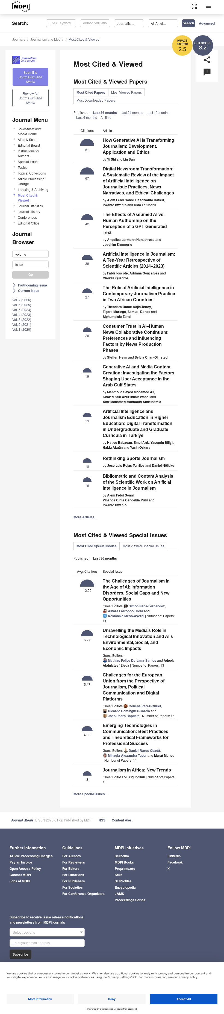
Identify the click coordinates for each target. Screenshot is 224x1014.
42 (87, 223)
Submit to (30, 77)
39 (87, 263)
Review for (30, 98)
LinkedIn (174, 855)
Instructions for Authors (28, 153)
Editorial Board (29, 145)
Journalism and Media (46, 39)
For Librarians (73, 874)
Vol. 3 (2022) (21, 319)
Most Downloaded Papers (95, 100)
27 (87, 297)
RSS (102, 820)
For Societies (72, 887)
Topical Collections (32, 173)
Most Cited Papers (90, 92)
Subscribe (20, 954)
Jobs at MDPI (20, 881)
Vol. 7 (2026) (21, 299)
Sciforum (122, 855)
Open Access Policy (25, 868)
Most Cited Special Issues (96, 545)
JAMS (119, 893)
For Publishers (73, 881)
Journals (18, 39)
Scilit (118, 874)
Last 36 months (105, 112)
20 (87, 335)
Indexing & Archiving (33, 189)
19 (87, 376)
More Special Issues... (90, 793)
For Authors (71, 855)
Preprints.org (125, 868)
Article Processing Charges (31, 855)
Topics (22, 167)
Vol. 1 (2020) (21, 329)
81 (87, 149)
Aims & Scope (28, 139)
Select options (24, 932)
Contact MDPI (20, 874)
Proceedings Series (130, 899)
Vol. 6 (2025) (21, 304)
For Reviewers (73, 862)
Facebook (175, 862)
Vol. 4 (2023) (21, 314)
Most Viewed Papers (126, 92)
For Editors (70, 868)
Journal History (29, 211)
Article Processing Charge (31, 181)
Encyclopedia (125, 887)
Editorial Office (28, 223)
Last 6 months (86, 117)
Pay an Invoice (21, 862)
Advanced (207, 23)
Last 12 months (158, 112)
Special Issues (28, 161)
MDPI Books (124, 862)
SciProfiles (123, 881)
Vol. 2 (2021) (21, 324)
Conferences (27, 217)
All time (106, 117)
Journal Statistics (30, 205)
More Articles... (85, 517)
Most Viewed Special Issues (143, 545)
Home (29, 131)
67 (87, 178)
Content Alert (122, 820)
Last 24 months (131, 112)
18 (87, 466)
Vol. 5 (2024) (21, 309)
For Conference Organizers (83, 893)
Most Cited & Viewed (84, 39)
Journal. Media (22, 820)
